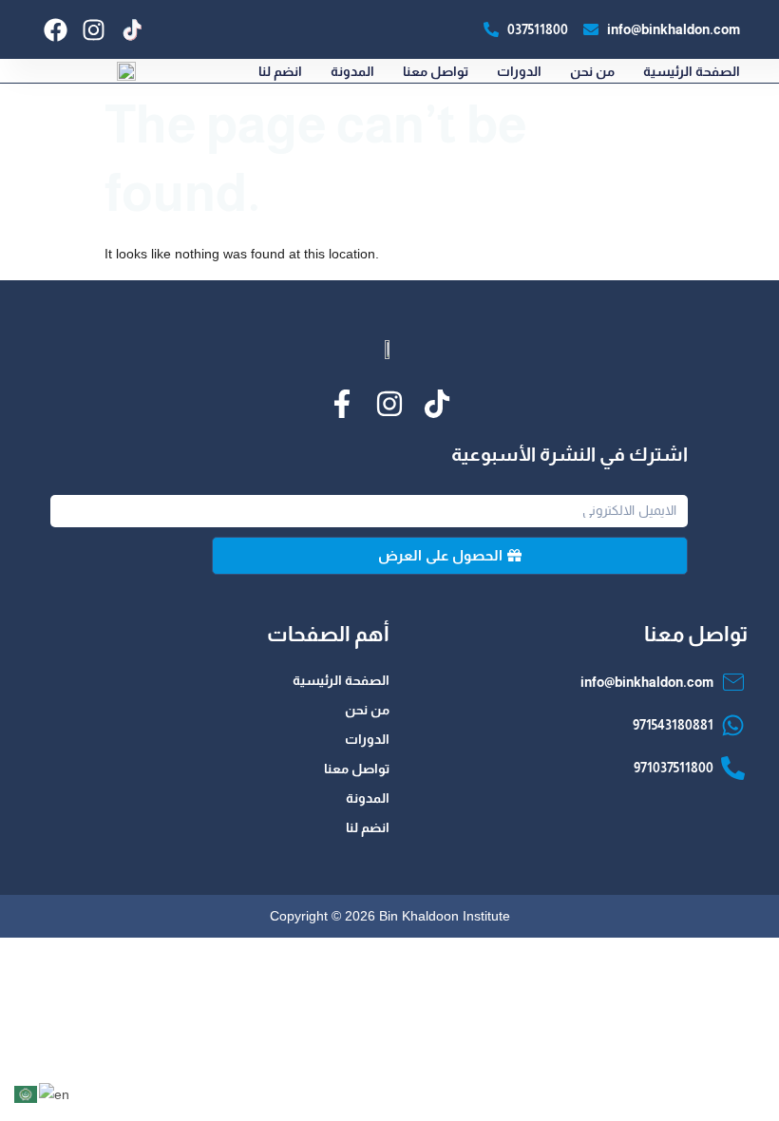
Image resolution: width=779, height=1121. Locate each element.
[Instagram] (93, 30)
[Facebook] (55, 30)
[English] (55, 1093)
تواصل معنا (435, 71)
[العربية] (26, 1093)
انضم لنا (280, 71)
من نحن (592, 71)
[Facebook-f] (342, 404)
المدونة (352, 71)
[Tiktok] (437, 404)
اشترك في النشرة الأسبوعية (569, 454)
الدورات (519, 71)
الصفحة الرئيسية (691, 71)
